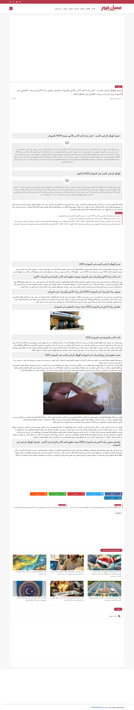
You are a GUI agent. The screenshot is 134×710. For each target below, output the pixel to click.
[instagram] (20, 1)
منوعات (65, 9)
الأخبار (93, 9)
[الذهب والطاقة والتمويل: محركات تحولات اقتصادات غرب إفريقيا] (29, 562)
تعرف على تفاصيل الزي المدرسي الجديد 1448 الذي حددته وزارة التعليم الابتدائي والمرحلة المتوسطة (89, 216)
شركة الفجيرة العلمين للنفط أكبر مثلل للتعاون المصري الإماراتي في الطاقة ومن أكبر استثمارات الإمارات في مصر (106, 573)
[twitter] (16, 1)
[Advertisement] (67, 33)
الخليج (71, 9)
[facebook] (13, 1)
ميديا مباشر (58, 9)
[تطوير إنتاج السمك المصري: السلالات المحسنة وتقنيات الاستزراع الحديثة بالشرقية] (104, 588)
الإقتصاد (87, 9)
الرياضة (76, 9)
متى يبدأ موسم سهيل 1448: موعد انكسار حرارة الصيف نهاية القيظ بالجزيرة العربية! (94, 218)
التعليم (82, 9)
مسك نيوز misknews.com (99, 707)
